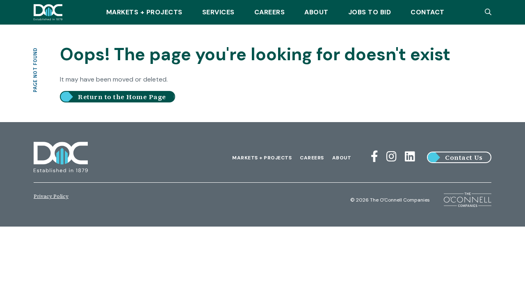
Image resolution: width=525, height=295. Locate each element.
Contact (428, 12)
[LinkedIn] (410, 157)
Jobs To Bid (369, 12)
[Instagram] (391, 157)
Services (218, 12)
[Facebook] (374, 157)
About (316, 12)
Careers (269, 12)
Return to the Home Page (122, 96)
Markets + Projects (144, 12)
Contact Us (463, 157)
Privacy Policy (51, 196)
